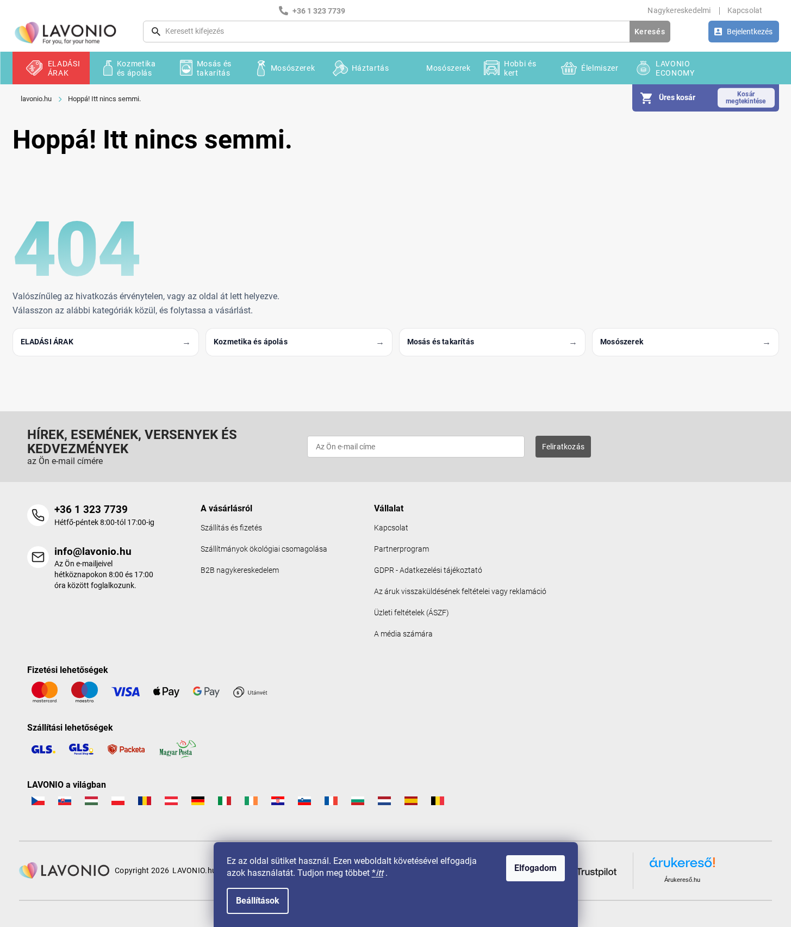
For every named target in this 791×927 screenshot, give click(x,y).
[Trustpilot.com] (589, 869)
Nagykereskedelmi (679, 10)
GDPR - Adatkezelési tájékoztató (428, 570)
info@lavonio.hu (93, 551)
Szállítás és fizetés (231, 528)
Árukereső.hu (682, 879)
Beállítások (257, 900)
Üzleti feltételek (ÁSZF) (411, 612)
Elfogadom (535, 868)
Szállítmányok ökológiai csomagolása (264, 549)
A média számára (403, 634)
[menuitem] (51, 68)
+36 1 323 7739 (91, 509)
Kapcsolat (745, 10)
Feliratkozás (563, 446)
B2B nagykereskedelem (240, 570)
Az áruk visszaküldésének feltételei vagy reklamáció (460, 591)
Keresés (649, 31)
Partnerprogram (401, 549)
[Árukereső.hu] (682, 866)
